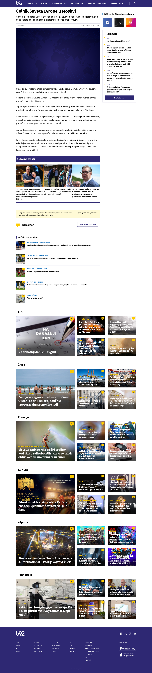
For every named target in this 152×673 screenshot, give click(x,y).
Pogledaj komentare (88, 224)
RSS (86, 657)
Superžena (38, 651)
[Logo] (19, 3)
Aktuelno (114, 374)
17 (23, 256)
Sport (18, 646)
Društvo (113, 345)
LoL (80, 532)
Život (18, 651)
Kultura (37, 648)
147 (23, 243)
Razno (21, 348)
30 (23, 295)
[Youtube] (135, 634)
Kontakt (88, 660)
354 (23, 282)
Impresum (88, 646)
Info (17, 643)
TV (71, 646)
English (73, 648)
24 (23, 269)
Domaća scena (116, 532)
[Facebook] (107, 22)
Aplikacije (88, 654)
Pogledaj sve (119, 98)
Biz (17, 648)
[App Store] (127, 655)
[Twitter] (119, 22)
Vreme (72, 651)
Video (72, 643)
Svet (112, 319)
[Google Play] (127, 648)
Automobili (56, 648)
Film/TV (82, 481)
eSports (55, 643)
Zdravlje (37, 643)
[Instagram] (131, 22)
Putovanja (38, 646)
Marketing (89, 643)
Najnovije (29, 3)
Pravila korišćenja (92, 648)
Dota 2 (21, 555)
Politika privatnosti (92, 651)
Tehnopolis (56, 646)
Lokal (54, 651)
